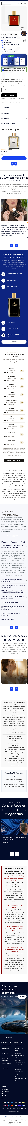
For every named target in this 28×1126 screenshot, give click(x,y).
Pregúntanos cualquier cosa (14, 536)
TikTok (5, 1096)
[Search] (14, 3)
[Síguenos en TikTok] (18, 640)
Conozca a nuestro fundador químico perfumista (20, 1065)
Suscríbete (22, 997)
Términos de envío (7, 1046)
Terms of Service (6, 1108)
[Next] (16, 245)
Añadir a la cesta (9, 95)
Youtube (6, 1094)
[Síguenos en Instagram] (9, 640)
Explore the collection (14, 460)
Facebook (6, 1089)
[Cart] (21, 3)
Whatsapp (6, 1098)
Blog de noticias (6, 1063)
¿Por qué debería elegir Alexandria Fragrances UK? (11, 580)
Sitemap (23, 1108)
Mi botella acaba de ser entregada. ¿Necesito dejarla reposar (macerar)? (12, 591)
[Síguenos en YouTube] (14, 640)
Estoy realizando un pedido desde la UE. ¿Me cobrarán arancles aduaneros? (12, 608)
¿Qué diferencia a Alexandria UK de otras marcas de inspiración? (12, 546)
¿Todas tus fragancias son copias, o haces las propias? (12, 597)
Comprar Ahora (14, 342)
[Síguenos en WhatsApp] (23, 640)
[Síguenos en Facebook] (5, 640)
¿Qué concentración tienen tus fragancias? (10, 614)
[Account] (18, 3)
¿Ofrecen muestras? (7, 619)
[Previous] (11, 245)
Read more (5, 842)
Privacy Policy (16, 1108)
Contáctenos (18, 1046)
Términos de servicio (7, 1056)
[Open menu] (25, 3)
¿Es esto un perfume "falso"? (10, 602)
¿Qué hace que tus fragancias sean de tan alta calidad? (13, 586)
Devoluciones (5, 1048)
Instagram (6, 1092)
